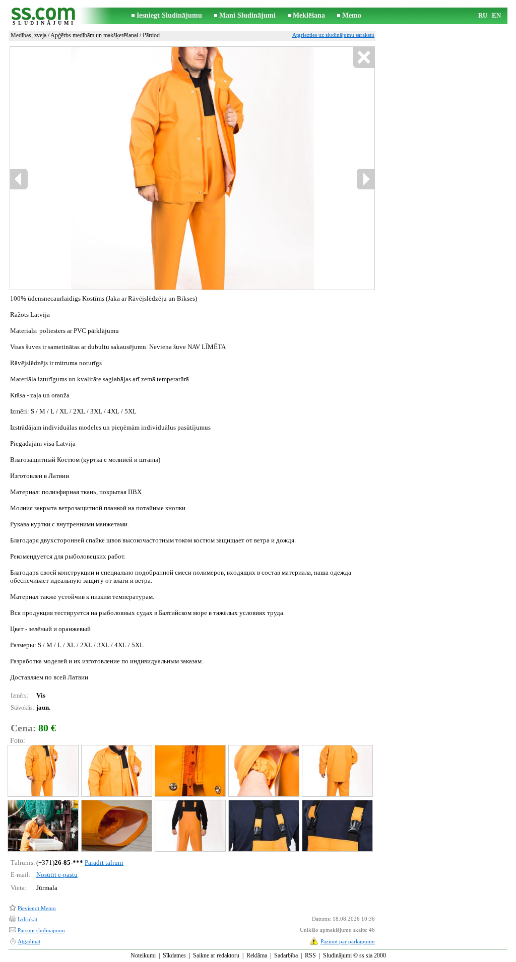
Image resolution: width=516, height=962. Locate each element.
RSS (310, 955)
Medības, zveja (28, 35)
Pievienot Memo (37, 908)
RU (482, 15)
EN (496, 15)
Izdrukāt (27, 919)
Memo (351, 15)
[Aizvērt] (363, 57)
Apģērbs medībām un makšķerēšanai (94, 35)
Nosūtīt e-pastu (57, 874)
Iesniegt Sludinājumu (169, 15)
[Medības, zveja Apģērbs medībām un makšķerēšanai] (43, 771)
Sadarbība (286, 955)
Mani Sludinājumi (247, 15)
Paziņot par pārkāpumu (347, 941)
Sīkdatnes (174, 955)
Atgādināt (29, 941)
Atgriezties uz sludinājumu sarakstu (333, 35)
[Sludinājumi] (44, 16)
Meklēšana (309, 15)
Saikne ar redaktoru (216, 955)
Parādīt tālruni (104, 862)
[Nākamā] (365, 179)
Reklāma (256, 955)
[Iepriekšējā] (19, 179)
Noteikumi (143, 955)
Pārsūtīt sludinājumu (41, 930)
